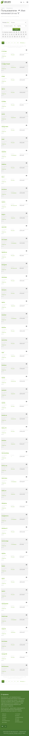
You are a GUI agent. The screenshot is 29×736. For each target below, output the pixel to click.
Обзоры (4, 715)
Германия (13, 117)
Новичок (4, 56)
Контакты (17, 715)
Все (8, 22)
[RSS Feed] (23, 2)
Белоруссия (14, 205)
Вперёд (22, 42)
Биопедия (4, 722)
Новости (4, 714)
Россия (12, 54)
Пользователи (9, 10)
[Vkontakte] (21, 2)
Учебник (4, 717)
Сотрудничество (19, 717)
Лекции (4, 719)
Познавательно (6, 720)
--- (11, 456)
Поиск (16, 29)
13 (17, 42)
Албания (13, 632)
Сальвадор (13, 155)
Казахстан (13, 67)
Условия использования (19, 721)
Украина (13, 218)
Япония (13, 469)
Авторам (17, 719)
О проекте (17, 714)
